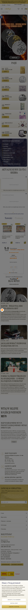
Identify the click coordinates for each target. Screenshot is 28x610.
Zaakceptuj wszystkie (14, 606)
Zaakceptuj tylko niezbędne (14, 599)
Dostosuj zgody (14, 603)
